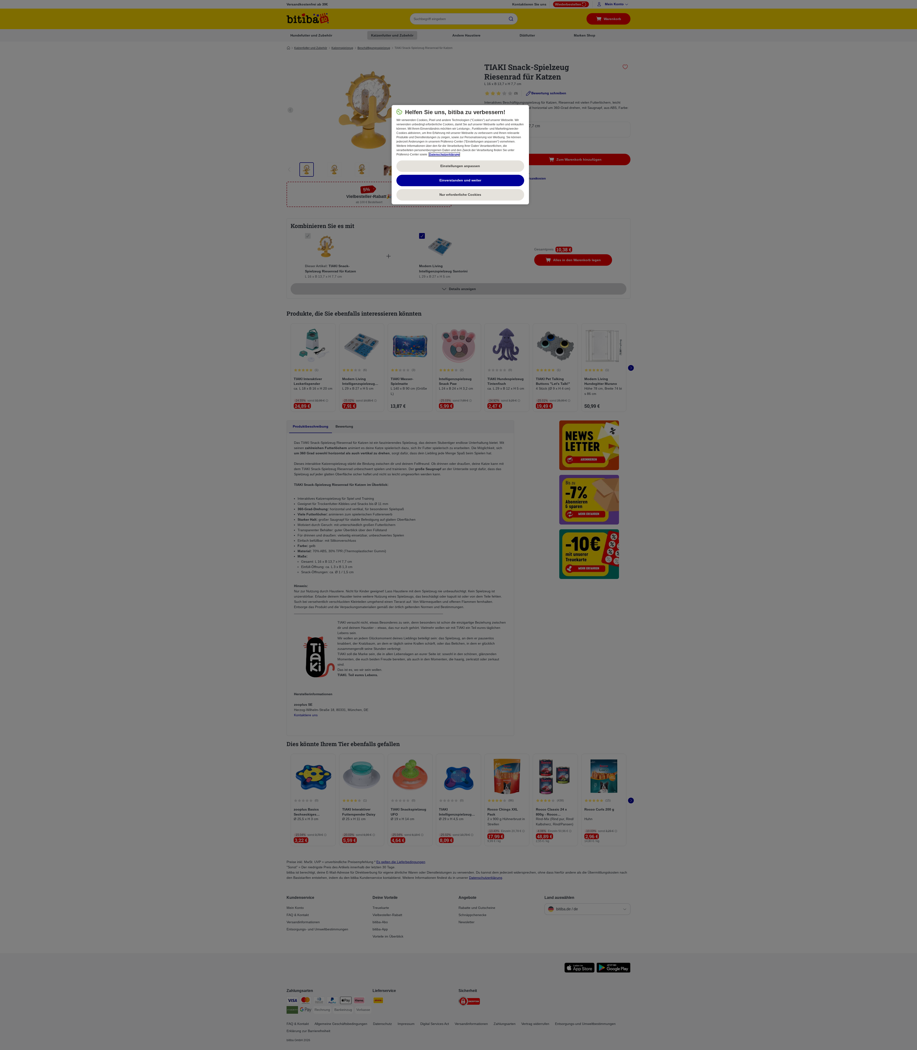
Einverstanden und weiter (460, 180)
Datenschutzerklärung (444, 154)
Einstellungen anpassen (460, 166)
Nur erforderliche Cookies (460, 194)
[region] (460, 154)
